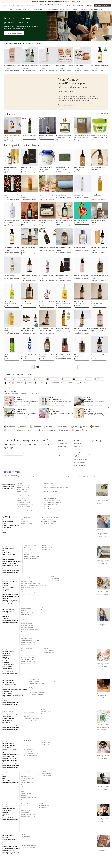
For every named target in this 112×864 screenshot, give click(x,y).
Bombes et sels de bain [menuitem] (27, 648)
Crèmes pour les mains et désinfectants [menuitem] (31, 653)
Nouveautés (19, 9)
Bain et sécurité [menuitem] (6, 747)
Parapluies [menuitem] (24, 636)
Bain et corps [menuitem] (6, 653)
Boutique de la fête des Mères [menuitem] (24, 485)
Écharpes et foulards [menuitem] (26, 623)
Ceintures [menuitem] (23, 610)
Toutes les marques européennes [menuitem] (52, 500)
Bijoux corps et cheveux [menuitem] (9, 684)
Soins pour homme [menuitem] (7, 664)
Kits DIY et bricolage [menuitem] (29, 712)
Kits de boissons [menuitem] (25, 589)
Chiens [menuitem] (4, 778)
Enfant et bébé (83, 9)
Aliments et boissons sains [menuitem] (50, 491)
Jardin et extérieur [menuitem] (25, 525)
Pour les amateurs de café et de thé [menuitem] (53, 496)
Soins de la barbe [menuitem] (25, 803)
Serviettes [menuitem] (27, 554)
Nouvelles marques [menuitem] (26, 515)
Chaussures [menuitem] (5, 616)
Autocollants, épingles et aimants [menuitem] (12, 725)
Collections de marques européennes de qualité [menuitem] (56, 487)
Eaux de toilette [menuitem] (25, 808)
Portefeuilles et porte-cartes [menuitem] (28, 631)
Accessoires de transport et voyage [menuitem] (30, 774)
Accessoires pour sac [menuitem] (26, 638)
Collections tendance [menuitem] (8, 484)
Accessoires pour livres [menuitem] (9, 850)
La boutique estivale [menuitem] (22, 489)
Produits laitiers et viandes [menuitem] (10, 594)
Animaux (90, 9)
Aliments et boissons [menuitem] (8, 518)
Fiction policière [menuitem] (25, 838)
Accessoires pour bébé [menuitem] (9, 758)
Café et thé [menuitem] (5, 589)
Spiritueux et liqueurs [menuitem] (26, 581)
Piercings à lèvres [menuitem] (33, 685)
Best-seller (7, 48)
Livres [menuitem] (4, 532)
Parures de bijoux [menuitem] (7, 693)
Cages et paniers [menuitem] (25, 784)
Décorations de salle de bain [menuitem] (31, 547)
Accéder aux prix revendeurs (66, 105)
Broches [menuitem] (4, 687)
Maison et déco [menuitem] (6, 516)
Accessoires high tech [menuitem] (27, 627)
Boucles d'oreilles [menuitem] (7, 691)
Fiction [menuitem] (23, 834)
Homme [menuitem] (4, 530)
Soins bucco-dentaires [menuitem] (29, 749)
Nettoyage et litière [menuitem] (26, 776)
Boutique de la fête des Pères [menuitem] (24, 487)
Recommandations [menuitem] (7, 488)
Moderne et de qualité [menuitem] (49, 485)
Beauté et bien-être (53, 9)
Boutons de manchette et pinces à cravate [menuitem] (14, 689)
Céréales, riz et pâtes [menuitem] (8, 587)
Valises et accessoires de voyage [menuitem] (29, 629)
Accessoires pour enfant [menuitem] (9, 760)
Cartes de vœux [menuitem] (7, 720)
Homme (96, 9)
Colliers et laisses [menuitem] (25, 780)
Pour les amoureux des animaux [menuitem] (25, 504)
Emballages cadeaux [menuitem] (8, 718)
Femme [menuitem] (4, 519)
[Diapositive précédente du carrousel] (3, 407)
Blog (68, 5)
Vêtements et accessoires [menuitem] (28, 778)
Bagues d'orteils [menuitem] (33, 690)
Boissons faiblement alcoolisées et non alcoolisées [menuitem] (34, 585)
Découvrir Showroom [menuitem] (8, 613)
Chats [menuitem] (4, 776)
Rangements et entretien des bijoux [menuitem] (12, 695)
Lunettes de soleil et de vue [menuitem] (28, 625)
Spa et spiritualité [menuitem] (7, 670)
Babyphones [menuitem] (27, 742)
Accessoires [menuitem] (5, 614)
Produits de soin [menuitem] (7, 810)
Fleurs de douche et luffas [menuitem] (28, 655)
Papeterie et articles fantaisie (70, 9)
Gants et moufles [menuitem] (25, 614)
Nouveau (24, 118)
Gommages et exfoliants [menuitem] (27, 657)
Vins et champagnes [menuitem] (26, 577)
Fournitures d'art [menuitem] (28, 710)
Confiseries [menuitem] (5, 592)
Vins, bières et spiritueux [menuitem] (9, 581)
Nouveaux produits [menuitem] (26, 517)
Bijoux (60, 9)
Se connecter (88, 5)
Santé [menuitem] (22, 791)
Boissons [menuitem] (5, 585)
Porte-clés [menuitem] (24, 621)
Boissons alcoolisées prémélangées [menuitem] (30, 583)
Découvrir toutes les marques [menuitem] (10, 570)
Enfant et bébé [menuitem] (6, 527)
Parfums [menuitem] (4, 657)
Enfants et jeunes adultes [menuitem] (9, 846)
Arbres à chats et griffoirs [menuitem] (27, 782)
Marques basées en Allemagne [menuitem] (51, 506)
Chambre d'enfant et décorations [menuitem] (12, 752)
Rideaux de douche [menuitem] (29, 552)
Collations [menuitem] (5, 598)
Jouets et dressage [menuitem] (26, 793)
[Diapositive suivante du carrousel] (108, 407)
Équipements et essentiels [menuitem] (10, 749)
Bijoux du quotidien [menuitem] (22, 508)
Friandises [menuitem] (24, 795)
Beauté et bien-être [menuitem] (7, 521)
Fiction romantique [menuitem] (26, 840)
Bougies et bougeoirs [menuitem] (26, 523)
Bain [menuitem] (22, 519)
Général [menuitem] (4, 844)
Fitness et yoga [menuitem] (6, 655)
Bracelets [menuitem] (5, 686)
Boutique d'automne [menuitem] (22, 491)
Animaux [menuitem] (5, 529)
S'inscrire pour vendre (77, 5)
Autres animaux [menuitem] (7, 780)
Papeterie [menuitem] (5, 724)
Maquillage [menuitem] (5, 662)
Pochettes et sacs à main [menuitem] (27, 612)
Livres (100, 9)
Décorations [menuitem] (24, 527)
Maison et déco (26, 9)
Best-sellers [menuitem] (5, 837)
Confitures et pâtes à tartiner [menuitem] (10, 596)
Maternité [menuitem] (5, 751)
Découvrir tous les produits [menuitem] (10, 572)
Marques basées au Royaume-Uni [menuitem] (52, 502)
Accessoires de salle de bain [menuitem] (31, 545)
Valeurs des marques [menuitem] (8, 486)
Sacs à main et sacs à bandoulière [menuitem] (30, 640)
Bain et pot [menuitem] (26, 745)
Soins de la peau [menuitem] (7, 668)
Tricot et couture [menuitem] (28, 714)
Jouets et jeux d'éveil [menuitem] (8, 756)
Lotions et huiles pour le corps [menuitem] (29, 650)
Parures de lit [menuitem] (24, 521)
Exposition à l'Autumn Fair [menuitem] (23, 495)
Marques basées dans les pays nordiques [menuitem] (54, 508)
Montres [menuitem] (23, 634)
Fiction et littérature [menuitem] (8, 843)
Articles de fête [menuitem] (6, 722)
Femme (45, 9)
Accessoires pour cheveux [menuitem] (28, 616)
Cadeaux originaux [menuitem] (21, 500)
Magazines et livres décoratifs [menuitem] (11, 848)
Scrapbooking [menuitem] (27, 716)
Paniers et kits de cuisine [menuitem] (9, 600)
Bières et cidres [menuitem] (25, 579)
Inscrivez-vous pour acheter (102, 5)
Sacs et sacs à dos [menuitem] (26, 608)
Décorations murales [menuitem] (46, 525)
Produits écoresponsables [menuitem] (9, 839)
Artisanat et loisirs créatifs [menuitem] (9, 714)
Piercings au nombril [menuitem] (34, 681)
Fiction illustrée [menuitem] (25, 843)
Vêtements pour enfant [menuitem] (9, 763)
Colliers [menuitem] (4, 697)
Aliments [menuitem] (23, 787)
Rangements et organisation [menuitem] (48, 521)
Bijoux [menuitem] (4, 523)
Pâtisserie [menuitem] (5, 583)
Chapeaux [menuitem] (23, 619)
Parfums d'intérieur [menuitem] (46, 515)
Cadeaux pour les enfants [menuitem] (23, 506)
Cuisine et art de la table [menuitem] (47, 519)
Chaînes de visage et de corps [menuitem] (36, 683)
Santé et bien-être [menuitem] (7, 659)
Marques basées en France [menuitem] (50, 504)
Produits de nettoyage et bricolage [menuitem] (50, 517)
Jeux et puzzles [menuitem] (6, 716)
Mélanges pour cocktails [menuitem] (27, 587)
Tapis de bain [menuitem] (27, 550)
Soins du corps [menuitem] (25, 806)
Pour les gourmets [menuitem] (48, 493)
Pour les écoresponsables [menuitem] (23, 502)
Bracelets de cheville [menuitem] (34, 679)
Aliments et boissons (36, 9)
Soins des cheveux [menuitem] (7, 660)
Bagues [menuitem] (4, 698)
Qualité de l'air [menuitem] (27, 740)
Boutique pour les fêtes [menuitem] (23, 493)
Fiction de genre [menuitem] (25, 836)
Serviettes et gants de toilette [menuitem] (31, 753)
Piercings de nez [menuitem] (33, 688)
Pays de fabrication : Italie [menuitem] (50, 511)
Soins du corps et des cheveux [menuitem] (31, 747)
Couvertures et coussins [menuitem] (47, 523)
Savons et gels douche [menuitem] (27, 659)
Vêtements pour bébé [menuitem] (8, 762)
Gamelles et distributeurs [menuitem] (27, 771)
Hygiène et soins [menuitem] (7, 666)
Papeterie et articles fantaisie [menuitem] (10, 525)
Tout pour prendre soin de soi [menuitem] (24, 511)
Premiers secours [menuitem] (28, 751)
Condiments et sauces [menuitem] (8, 591)
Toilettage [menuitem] (24, 789)
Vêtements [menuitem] (5, 618)
